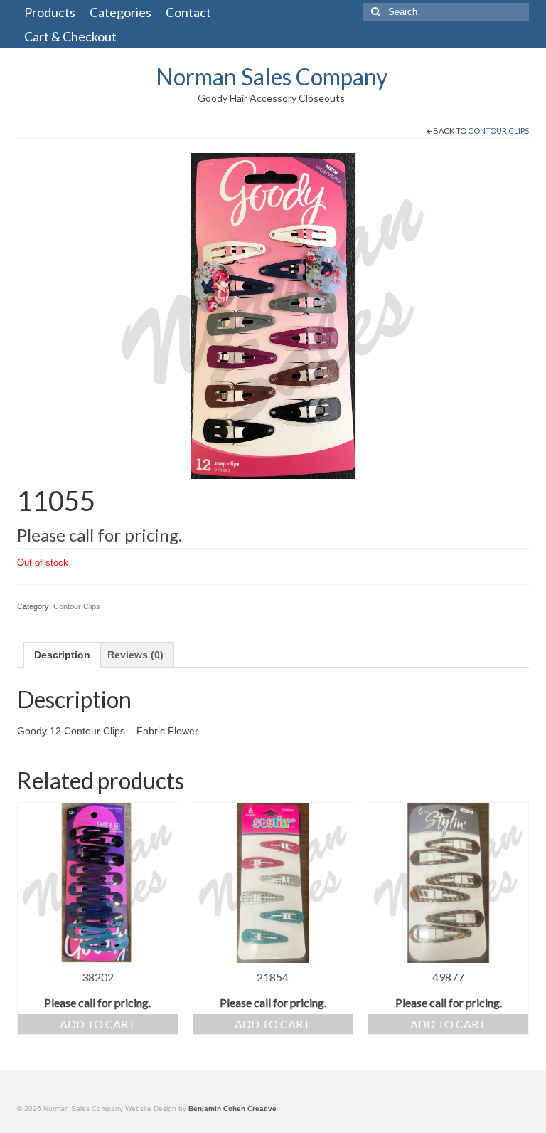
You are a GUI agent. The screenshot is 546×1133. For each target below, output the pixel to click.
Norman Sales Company (271, 76)
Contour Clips (498, 130)
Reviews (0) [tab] (135, 654)
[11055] (273, 315)
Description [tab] (62, 654)
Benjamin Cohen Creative (232, 1108)
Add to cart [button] (98, 1024)
